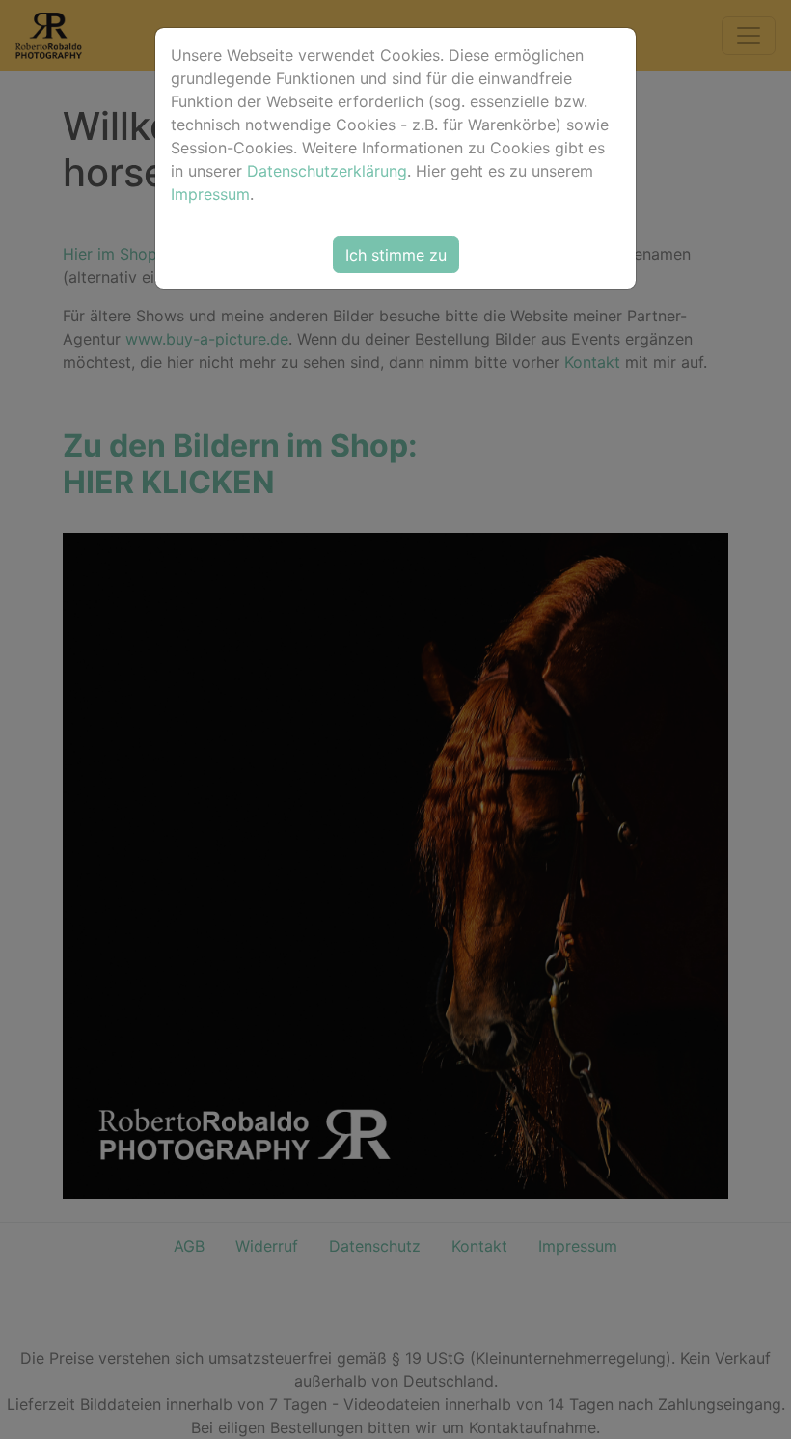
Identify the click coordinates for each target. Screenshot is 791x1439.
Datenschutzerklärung (327, 170)
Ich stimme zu (396, 254)
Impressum (210, 194)
